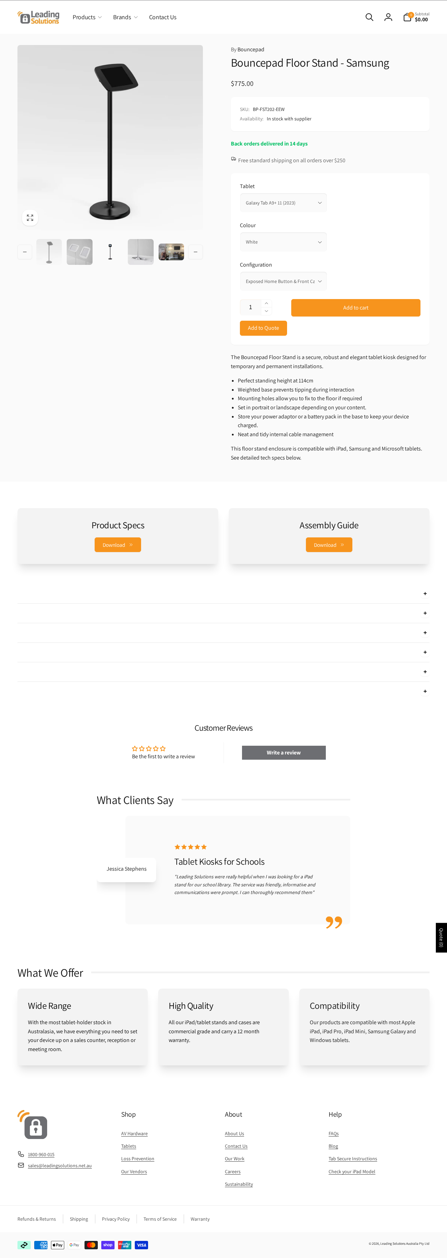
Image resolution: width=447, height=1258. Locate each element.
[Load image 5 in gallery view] (171, 252)
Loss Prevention (137, 1158)
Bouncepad (247, 49)
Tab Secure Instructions (353, 1158)
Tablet (247, 186)
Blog (333, 1146)
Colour (248, 225)
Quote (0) (441, 937)
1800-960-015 (41, 1154)
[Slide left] (24, 252)
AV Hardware (134, 1133)
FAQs (334, 1133)
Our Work (234, 1158)
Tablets (128, 1146)
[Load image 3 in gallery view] (110, 252)
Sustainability (239, 1184)
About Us (234, 1133)
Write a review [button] (284, 752)
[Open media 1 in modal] (110, 137)
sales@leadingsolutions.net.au (60, 1165)
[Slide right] (195, 252)
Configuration (256, 264)
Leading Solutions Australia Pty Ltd (405, 1243)
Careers (233, 1171)
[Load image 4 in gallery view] (140, 252)
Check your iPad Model (352, 1171)
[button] (85, 17)
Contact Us (236, 1146)
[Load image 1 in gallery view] (49, 252)
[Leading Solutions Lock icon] (32, 1137)
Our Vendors (134, 1171)
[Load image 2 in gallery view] (79, 252)
